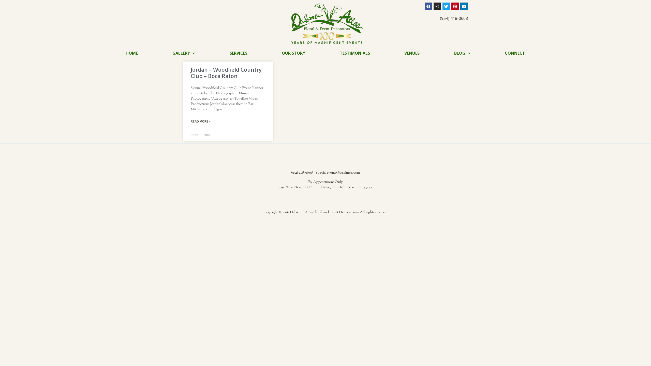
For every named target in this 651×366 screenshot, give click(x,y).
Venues (412, 53)
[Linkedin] (464, 6)
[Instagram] (437, 6)
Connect (515, 53)
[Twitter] (446, 6)
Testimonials (355, 53)
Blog (459, 53)
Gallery (181, 53)
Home (132, 53)
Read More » (201, 121)
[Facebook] (428, 6)
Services (238, 53)
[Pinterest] (455, 6)
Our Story (293, 53)
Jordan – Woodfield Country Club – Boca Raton (226, 73)
